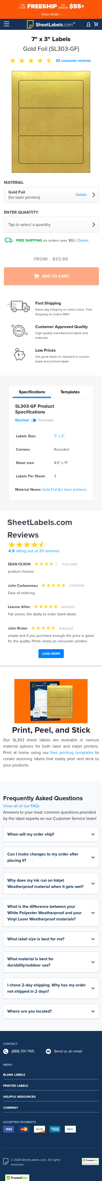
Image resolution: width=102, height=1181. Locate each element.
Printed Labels (15, 1086)
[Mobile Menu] (6, 24)
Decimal (22, 420)
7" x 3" (59, 436)
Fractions (46, 420)
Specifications (32, 392)
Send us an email (68, 1051)
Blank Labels (14, 1075)
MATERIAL (14, 182)
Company (10, 1108)
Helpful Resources (19, 1097)
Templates (70, 392)
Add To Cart (54, 276)
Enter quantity (21, 212)
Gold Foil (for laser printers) (64, 489)
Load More (51, 653)
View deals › (51, 14)
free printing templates (71, 752)
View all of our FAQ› (21, 806)
